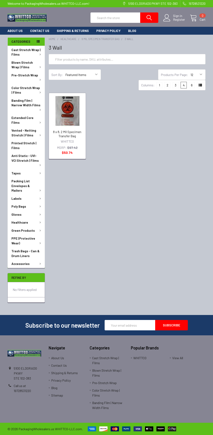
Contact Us (39, 31)
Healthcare (19, 222)
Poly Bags (18, 206)
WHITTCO (139, 358)
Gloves (16, 214)
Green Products (23, 230)
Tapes (16, 173)
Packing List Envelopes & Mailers (20, 185)
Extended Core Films (22, 120)
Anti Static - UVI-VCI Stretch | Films (25, 158)
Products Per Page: (174, 75)
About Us (15, 31)
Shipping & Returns (73, 31)
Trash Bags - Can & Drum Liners (25, 253)
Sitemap (57, 395)
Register (179, 19)
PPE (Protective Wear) (23, 240)
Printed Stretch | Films (23, 145)
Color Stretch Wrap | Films (25, 90)
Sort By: (57, 75)
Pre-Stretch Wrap (24, 75)
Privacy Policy (108, 31)
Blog (132, 31)
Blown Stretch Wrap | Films (22, 65)
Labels (16, 198)
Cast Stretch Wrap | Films (26, 52)
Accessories (20, 264)
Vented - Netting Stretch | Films (23, 133)
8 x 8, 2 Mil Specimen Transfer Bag (67, 134)
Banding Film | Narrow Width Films (25, 103)
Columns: (148, 85)
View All (177, 358)
